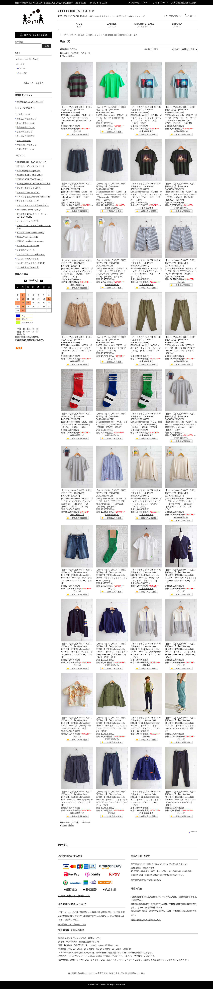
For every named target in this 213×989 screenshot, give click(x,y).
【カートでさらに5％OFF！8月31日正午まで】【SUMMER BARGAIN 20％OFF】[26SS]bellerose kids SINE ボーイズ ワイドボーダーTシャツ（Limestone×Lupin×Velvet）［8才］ (77, 115)
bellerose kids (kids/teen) (27, 59)
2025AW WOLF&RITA (28, 192)
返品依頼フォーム (158, 897)
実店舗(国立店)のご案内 (184, 2)
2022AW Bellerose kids (27, 237)
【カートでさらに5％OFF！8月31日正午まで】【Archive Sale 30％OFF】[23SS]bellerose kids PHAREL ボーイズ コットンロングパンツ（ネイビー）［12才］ (145, 723)
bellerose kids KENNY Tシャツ (31, 162)
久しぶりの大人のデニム (28, 259)
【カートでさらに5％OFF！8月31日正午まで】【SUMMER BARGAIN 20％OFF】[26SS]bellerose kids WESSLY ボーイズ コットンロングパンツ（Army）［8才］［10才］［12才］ (145, 345)
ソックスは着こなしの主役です (31, 254)
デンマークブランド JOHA (28, 188)
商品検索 (19, 42)
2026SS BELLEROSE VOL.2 (30, 175)
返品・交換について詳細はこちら (146, 920)
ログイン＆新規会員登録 (35, 35)
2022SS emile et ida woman (30, 241)
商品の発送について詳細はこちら (146, 880)
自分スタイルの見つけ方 (28, 201)
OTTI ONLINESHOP (76, 11)
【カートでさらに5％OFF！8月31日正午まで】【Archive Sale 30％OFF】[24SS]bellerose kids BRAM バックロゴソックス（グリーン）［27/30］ (112, 575)
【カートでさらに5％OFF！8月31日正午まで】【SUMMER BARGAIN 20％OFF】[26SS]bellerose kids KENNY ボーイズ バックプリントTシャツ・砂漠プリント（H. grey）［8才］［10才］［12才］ (181, 422)
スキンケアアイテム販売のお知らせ (33, 205)
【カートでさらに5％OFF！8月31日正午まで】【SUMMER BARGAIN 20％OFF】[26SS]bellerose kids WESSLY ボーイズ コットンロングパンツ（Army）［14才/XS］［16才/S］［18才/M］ (180, 345)
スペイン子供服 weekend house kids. (33, 197)
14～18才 (22, 73)
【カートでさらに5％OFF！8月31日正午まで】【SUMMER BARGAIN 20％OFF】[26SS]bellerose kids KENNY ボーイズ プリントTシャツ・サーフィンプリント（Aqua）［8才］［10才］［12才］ (146, 115)
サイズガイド (161, 2)
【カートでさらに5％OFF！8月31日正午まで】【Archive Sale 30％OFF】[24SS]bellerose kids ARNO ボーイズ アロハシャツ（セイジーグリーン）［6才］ (76, 723)
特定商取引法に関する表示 (107, 973)
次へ (65, 56)
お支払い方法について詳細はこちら (74, 895)
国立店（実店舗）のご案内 (133, 973)
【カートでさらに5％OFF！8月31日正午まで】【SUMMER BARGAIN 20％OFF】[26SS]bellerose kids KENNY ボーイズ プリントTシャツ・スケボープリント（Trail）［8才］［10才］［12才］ (146, 192)
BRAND (177, 25)
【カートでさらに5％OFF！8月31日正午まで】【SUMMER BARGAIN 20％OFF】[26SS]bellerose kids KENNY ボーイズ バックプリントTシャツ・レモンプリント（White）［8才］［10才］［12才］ (77, 268)
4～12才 (22, 68)
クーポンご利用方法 (26, 136)
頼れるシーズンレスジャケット (31, 166)
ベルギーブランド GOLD (28, 246)
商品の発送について (26, 127)
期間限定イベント (23, 95)
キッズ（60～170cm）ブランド (88, 35)
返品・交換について (26, 123)
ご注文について (24, 114)
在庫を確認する (146, 131)
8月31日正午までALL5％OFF (30, 102)
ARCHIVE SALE (144, 25)
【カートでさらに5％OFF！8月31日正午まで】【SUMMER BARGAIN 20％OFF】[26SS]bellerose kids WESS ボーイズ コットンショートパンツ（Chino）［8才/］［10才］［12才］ (76, 345)
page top (194, 831)
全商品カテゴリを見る (33, 83)
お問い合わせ (175, 15)
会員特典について (25, 132)
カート (193, 15)
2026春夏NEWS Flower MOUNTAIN (33, 184)
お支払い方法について (27, 119)
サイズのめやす (24, 140)
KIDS (79, 25)
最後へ (71, 56)
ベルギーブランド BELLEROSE (31, 263)
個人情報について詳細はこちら (72, 924)
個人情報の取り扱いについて (81, 973)
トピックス (20, 155)
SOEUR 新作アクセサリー (28, 171)
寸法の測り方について (27, 145)
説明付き (64, 49)
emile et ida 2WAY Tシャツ (29, 210)
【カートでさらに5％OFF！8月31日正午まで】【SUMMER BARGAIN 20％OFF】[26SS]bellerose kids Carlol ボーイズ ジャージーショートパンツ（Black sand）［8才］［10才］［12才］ (77, 192)
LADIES (112, 25)
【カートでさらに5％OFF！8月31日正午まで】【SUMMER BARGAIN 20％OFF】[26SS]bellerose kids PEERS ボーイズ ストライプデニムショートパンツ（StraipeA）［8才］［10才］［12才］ (146, 268)
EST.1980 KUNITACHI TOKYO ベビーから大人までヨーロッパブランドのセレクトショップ (101, 16)
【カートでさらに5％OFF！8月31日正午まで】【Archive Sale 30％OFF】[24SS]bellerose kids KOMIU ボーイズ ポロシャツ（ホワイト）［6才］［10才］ (145, 575)
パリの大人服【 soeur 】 (28, 267)
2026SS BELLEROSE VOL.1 (30, 179)
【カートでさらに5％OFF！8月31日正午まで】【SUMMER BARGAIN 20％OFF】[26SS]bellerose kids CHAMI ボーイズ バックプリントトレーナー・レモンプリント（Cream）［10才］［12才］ (146, 498)
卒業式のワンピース (26, 250)
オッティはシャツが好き (28, 221)
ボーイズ (20, 64)
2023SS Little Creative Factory (30, 233)
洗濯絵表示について (26, 149)
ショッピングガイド (140, 2)
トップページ (66, 35)
